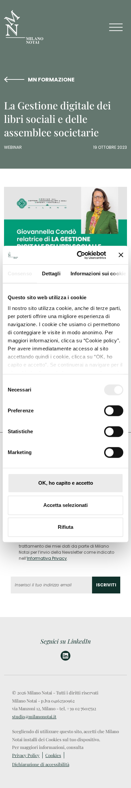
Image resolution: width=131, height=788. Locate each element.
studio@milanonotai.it (34, 716)
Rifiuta (65, 527)
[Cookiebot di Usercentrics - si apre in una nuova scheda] (79, 255)
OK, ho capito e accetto (65, 483)
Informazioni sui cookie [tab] (98, 273)
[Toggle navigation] (116, 27)
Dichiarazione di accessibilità (40, 764)
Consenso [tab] (20, 273)
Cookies (53, 755)
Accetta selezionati (65, 505)
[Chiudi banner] (121, 255)
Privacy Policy (26, 755)
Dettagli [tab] (51, 273)
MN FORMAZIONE (51, 79)
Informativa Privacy (47, 558)
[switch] (113, 410)
